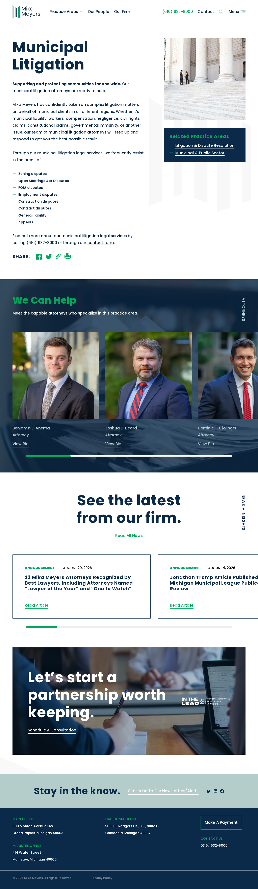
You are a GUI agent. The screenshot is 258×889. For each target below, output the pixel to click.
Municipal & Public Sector (200, 153)
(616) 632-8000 (177, 11)
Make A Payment (221, 822)
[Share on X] (49, 256)
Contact (206, 11)
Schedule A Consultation (52, 730)
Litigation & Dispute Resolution (205, 145)
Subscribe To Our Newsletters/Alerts (163, 791)
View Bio (20, 444)
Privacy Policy (102, 878)
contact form (100, 242)
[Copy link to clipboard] (58, 257)
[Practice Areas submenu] (81, 11)
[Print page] (67, 256)
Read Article (36, 605)
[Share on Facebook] (39, 257)
